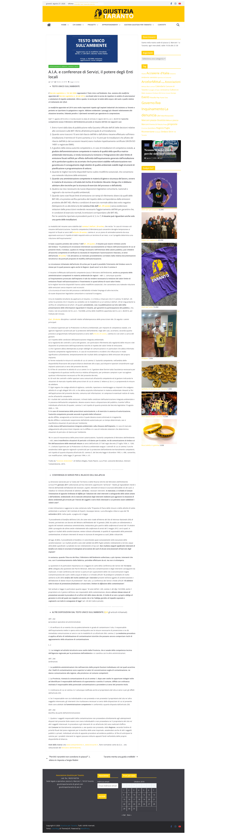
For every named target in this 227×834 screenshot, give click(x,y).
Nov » (129, 815)
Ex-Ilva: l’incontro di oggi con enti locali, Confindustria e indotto (174, 149)
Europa (173, 93)
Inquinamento (153, 109)
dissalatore (149, 93)
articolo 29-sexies (100, 334)
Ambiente (173, 74)
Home (63, 25)
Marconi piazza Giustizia (154, 120)
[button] (67, 25)
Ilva (158, 102)
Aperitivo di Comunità (164, 77)
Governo (148, 103)
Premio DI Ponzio (156, 124)
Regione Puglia (163, 128)
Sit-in (171, 131)
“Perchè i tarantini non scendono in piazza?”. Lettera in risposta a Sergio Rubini (69, 758)
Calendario (160, 86)
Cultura (173, 89)
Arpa (162, 82)
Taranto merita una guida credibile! (119, 756)
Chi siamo (77, 25)
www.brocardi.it (91, 745)
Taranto (144, 135)
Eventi (145, 97)
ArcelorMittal (151, 81)
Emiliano (155, 93)
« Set (124, 815)
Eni (160, 93)
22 (124, 804)
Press (165, 124)
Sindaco (164, 131)
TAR (175, 132)
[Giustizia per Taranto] (49, 25)
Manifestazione (167, 116)
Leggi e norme (74, 82)
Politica (170, 141)
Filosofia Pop (154, 97)
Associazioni (173, 82)
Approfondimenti (110, 25)
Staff (51, 82)
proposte (172, 124)
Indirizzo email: (103, 781)
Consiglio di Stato (154, 90)
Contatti (162, 25)
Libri (159, 115)
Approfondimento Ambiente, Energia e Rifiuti (64, 66)
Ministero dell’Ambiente (71, 748)
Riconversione (148, 131)
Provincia (144, 128)
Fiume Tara (164, 97)
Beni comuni (151, 86)
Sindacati (158, 132)
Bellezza (144, 86)
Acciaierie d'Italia (157, 73)
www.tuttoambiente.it (75, 745)
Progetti (92, 25)
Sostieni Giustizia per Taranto (137, 25)
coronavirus (164, 90)
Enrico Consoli (166, 93)
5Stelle (144, 74)
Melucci (169, 120)
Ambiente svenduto (149, 77)
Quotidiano (152, 128)
